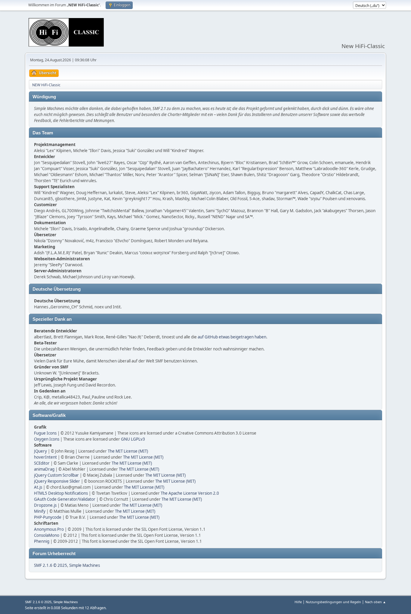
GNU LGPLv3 (133, 439)
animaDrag (44, 469)
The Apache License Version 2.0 (190, 493)
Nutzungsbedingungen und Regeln (333, 602)
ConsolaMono (46, 535)
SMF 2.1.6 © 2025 (50, 565)
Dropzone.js (45, 505)
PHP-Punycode (47, 517)
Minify (39, 511)
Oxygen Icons (46, 439)
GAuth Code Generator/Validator (64, 499)
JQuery (40, 451)
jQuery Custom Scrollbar (56, 475)
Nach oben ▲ (375, 602)
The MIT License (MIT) (128, 451)
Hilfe (298, 602)
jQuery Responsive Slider (57, 481)
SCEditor (42, 463)
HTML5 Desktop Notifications (61, 493)
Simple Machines (84, 565)
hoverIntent (45, 457)
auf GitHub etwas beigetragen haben (232, 337)
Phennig (41, 541)
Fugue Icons (45, 433)
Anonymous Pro (49, 529)
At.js (38, 487)
